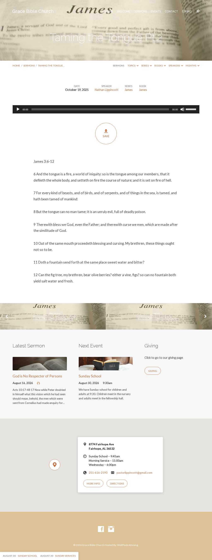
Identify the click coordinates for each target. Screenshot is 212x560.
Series (145, 65)
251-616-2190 (98, 472)
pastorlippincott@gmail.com (134, 472)
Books (158, 65)
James (129, 90)
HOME (109, 11)
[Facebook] (101, 529)
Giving (187, 11)
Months (191, 65)
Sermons (140, 11)
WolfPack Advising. (128, 545)
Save (106, 136)
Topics (132, 65)
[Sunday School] (106, 367)
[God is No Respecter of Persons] (40, 367)
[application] (106, 109)
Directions (117, 483)
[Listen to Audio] (38, 383)
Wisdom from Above (157, 318)
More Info (93, 483)
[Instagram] (111, 529)
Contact (171, 11)
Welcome (123, 11)
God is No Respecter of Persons (37, 376)
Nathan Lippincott (106, 90)
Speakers (174, 65)
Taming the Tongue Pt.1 (55, 318)
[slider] (191, 109)
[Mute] (182, 109)
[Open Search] (197, 11)
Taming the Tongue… (51, 65)
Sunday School (90, 376)
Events (156, 11)
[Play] (18, 109)
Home (16, 65)
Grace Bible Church (33, 11)
